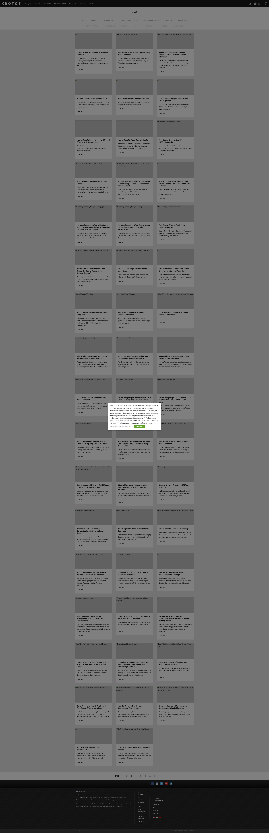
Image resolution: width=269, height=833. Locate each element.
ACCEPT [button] (139, 426)
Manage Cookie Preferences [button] (120, 426)
